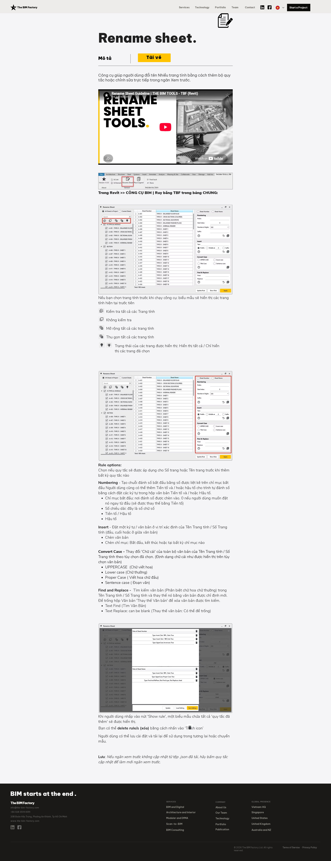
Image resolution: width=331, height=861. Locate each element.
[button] (221, 7)
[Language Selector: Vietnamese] (279, 8)
